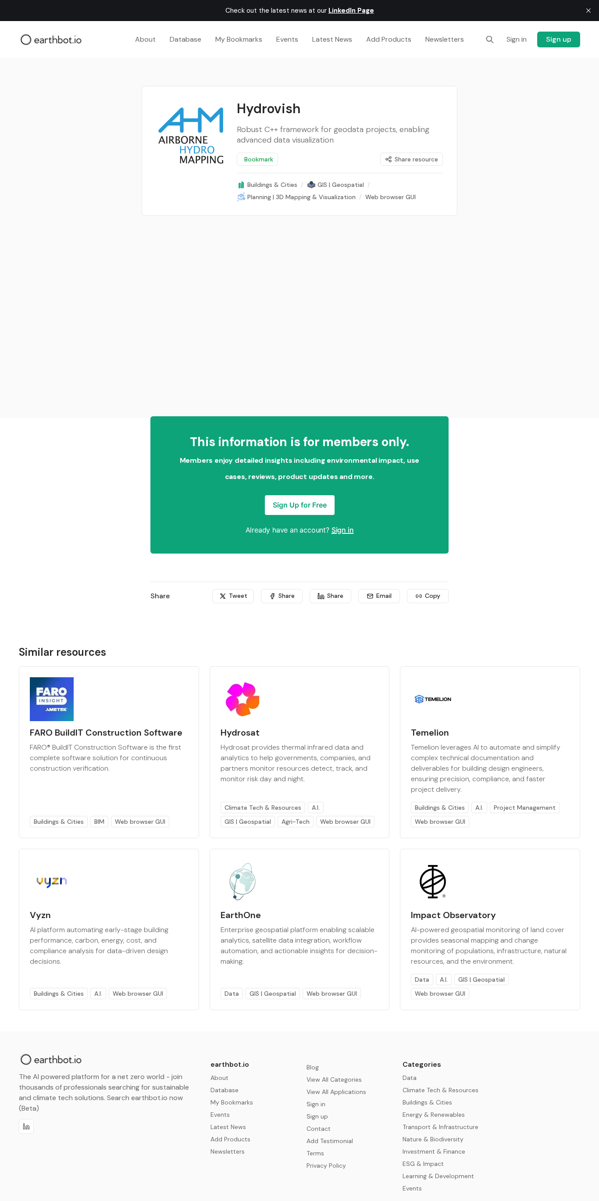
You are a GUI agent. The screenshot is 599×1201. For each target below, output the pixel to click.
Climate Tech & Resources (263, 807)
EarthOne (241, 915)
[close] (588, 11)
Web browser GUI (140, 822)
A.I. (316, 807)
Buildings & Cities (59, 822)
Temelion (430, 732)
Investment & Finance (434, 1151)
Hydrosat (240, 732)
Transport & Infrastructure (440, 1127)
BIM (99, 822)
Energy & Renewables (434, 1115)
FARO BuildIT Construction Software (106, 732)
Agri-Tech (296, 822)
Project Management (525, 807)
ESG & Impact (423, 1164)
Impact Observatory (453, 915)
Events (412, 1188)
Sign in (343, 529)
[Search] (490, 39)
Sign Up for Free (300, 504)
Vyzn (40, 915)
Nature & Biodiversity (433, 1139)
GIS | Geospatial (248, 822)
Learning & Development (438, 1176)
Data (232, 993)
